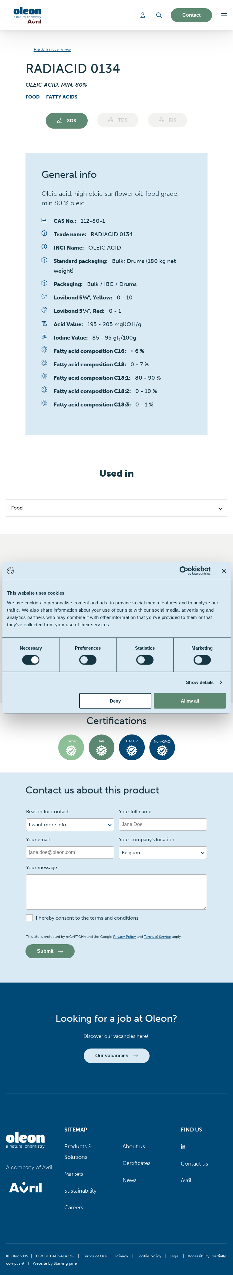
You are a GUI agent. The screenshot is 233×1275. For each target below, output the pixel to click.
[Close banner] (224, 571)
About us (134, 1146)
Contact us (194, 1163)
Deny (115, 700)
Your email (38, 839)
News (130, 1180)
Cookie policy (149, 1255)
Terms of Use (95, 1255)
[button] (224, 15)
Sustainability (80, 1190)
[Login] (143, 15)
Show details (200, 682)
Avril (186, 1180)
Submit (45, 951)
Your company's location (146, 839)
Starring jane (65, 1263)
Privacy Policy (124, 937)
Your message (41, 867)
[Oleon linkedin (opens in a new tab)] (184, 1146)
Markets (73, 1174)
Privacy (121, 1255)
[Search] (159, 15)
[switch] (87, 660)
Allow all (190, 700)
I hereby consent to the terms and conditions (87, 918)
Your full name (135, 811)
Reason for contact (47, 811)
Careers (73, 1207)
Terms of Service (157, 937)
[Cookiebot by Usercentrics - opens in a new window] (184, 570)
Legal (174, 1255)
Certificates (136, 1163)
